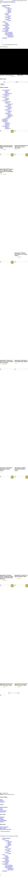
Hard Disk (5, 119)
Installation (5, 120)
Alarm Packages (8, 867)
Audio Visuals (5, 861)
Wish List (2, 821)
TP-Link (7, 118)
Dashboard (2, 817)
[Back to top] (0, 875)
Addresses (2, 819)
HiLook (6, 109)
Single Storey (10, 869)
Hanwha (9, 844)
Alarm (4, 97)
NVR (9, 105)
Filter (2, 84)
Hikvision (7, 106)
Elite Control (7, 93)
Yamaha (7, 862)
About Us (2, 800)
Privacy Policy (3, 828)
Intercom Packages (9, 866)
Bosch (6, 91)
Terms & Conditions (4, 826)
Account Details (3, 820)
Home (12, 75)
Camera (9, 104)
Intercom (4, 121)
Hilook (9, 116)
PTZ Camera (5, 126)
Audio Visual (2, 811)
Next (18, 692)
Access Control (6, 90)
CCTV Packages (8, 865)
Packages (7, 113)
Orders (1, 818)
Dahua (6, 92)
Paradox (7, 99)
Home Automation (4, 807)
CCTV (4, 100)
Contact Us (2, 801)
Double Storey (11, 868)
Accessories (5, 94)
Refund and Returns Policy (5, 829)
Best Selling (5, 863)
